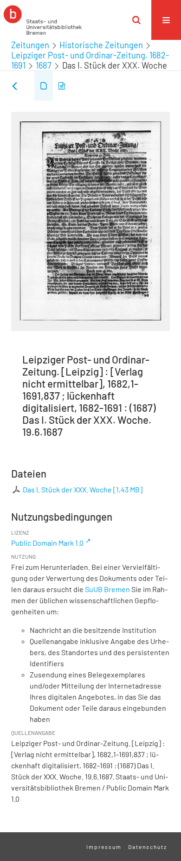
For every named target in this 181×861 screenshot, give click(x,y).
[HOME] (43, 20)
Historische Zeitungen (101, 45)
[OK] (136, 20)
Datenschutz (147, 846)
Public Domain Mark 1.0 (47, 542)
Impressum (104, 846)
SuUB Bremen (107, 589)
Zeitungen (30, 45)
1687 (44, 65)
